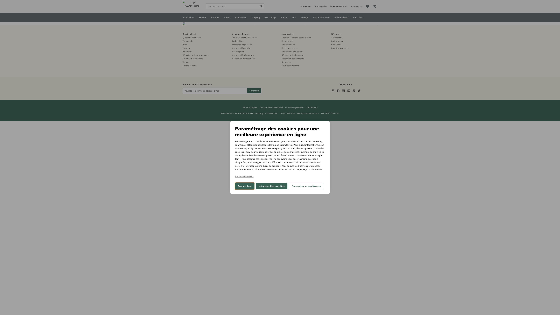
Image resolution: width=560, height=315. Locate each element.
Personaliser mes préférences (306, 186)
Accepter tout (245, 186)
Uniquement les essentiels (272, 186)
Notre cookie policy (244, 176)
